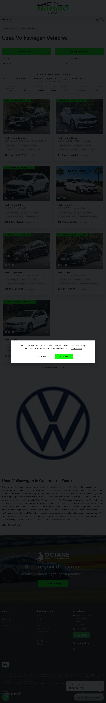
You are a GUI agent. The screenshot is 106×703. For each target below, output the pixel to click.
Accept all (64, 356)
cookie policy (76, 348)
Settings (42, 356)
